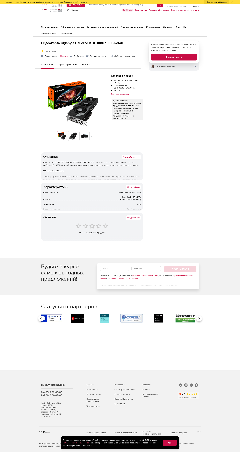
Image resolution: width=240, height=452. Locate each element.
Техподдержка (92, 406)
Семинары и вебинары (124, 389)
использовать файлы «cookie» (76, 443)
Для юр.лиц (163, 10)
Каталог (89, 385)
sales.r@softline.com (177, 6)
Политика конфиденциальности (152, 432)
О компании (119, 404)
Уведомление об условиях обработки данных (159, 285)
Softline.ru (127, 10)
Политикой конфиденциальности (145, 276)
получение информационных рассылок (123, 278)
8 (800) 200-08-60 (51, 395)
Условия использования (125, 433)
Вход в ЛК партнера (123, 399)
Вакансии (146, 385)
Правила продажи (179, 433)
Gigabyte (64, 56)
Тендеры (153, 10)
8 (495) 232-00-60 (51, 392)
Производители (93, 394)
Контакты (194, 10)
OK (169, 442)
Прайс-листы (92, 389)
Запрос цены (141, 10)
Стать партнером (122, 394)
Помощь (146, 389)
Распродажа (119, 385)
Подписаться (180, 269)
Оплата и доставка (180, 10)
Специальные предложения (92, 400)
